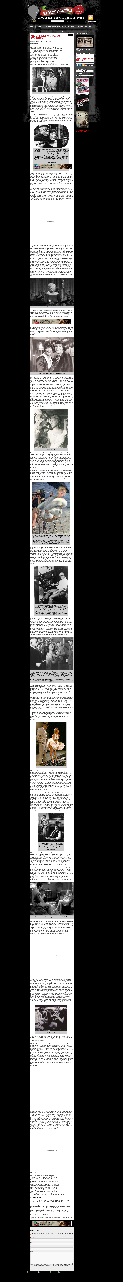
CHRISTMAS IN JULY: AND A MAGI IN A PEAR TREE (62, 1217)
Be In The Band (68, 27)
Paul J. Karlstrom (53, 1211)
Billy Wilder (54, 1207)
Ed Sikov (46, 1209)
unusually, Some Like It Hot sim (48, 771)
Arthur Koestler (46, 1207)
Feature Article (59, 1205)
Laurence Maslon (35, 1211)
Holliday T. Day (48, 1210)
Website (31, 1246)
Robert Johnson (49, 1213)
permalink (45, 1214)
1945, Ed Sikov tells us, (50, 1044)
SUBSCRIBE (92, 21)
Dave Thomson (39, 1209)
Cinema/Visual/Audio (49, 1205)
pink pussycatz (82, 55)
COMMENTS (89, 66)
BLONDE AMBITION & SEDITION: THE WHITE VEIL (49, 1201)
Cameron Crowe (61, 1207)
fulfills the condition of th (47, 685)
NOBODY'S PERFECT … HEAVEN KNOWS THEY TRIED (50, 1200)
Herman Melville (39, 1210)
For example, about (54, 189)
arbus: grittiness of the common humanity (84, 60)
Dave (49, 41)
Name (31, 1237)
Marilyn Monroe (44, 1211)
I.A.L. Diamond (57, 1210)
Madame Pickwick (84, 27)
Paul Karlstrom (63, 1211)
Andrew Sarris (38, 1207)
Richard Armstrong (39, 1213)
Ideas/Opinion (67, 1205)
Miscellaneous (50, 1206)
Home (32, 27)
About (65, 31)
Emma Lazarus (63, 1209)
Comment (32, 1251)
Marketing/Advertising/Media (37, 1206)
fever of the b (43, 47)
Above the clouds (48, 27)
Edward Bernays (53, 1209)
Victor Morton (63, 1213)
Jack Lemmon (65, 1210)
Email (31, 1242)
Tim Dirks (56, 1213)
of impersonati (67, 245)
